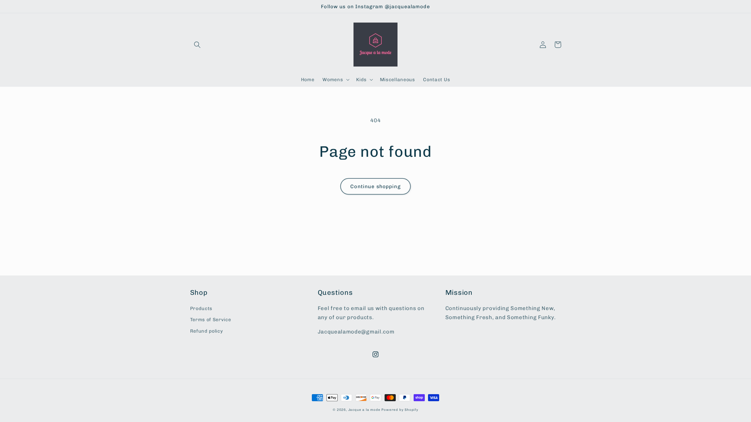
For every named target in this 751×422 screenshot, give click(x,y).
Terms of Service (210, 319)
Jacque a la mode (364, 410)
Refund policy (206, 331)
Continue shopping (375, 186)
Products (201, 308)
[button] (197, 44)
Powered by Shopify (399, 410)
